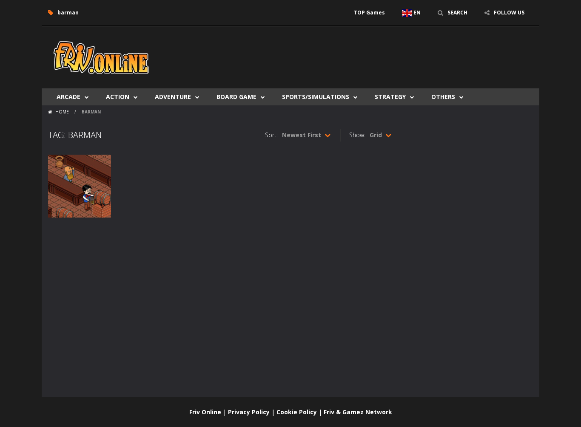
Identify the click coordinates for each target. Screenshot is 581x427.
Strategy (390, 97)
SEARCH (457, 12)
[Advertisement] (378, 52)
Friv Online (205, 412)
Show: (357, 135)
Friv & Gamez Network (358, 412)
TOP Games (369, 12)
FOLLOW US (509, 12)
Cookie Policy (296, 412)
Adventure (173, 97)
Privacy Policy (249, 412)
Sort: (271, 135)
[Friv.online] (101, 57)
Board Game (236, 97)
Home (62, 112)
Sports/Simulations (315, 97)
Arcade (68, 97)
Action (117, 97)
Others (443, 97)
